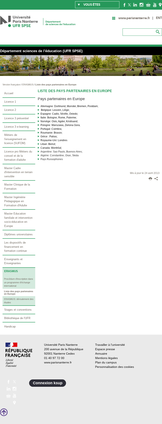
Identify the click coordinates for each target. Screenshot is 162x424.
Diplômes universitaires (18, 234)
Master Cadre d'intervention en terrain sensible (18, 172)
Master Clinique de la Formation (17, 186)
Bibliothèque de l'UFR (17, 318)
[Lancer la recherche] (158, 32)
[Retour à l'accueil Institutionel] (18, 355)
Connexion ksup (47, 383)
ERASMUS (28, 84)
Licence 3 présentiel (16, 118)
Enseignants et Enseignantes (13, 261)
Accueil (8, 93)
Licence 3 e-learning (16, 126)
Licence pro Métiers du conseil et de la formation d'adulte (18, 155)
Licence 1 (10, 101)
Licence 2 (10, 109)
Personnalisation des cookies (114, 366)
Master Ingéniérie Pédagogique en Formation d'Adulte (15, 201)
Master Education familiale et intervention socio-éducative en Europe (18, 220)
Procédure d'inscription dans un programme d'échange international (18, 282)
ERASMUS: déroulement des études (19, 301)
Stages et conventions (18, 309)
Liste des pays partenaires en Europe (55, 84)
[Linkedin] (135, 4)
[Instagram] (141, 4)
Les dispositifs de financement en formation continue (15, 246)
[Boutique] (148, 4)
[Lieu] (160, 4)
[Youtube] (154, 4)
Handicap (10, 326)
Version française (12, 84)
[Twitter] (129, 4)
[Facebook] (125, 4)
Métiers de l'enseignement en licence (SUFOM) (15, 139)
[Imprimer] (150, 179)
